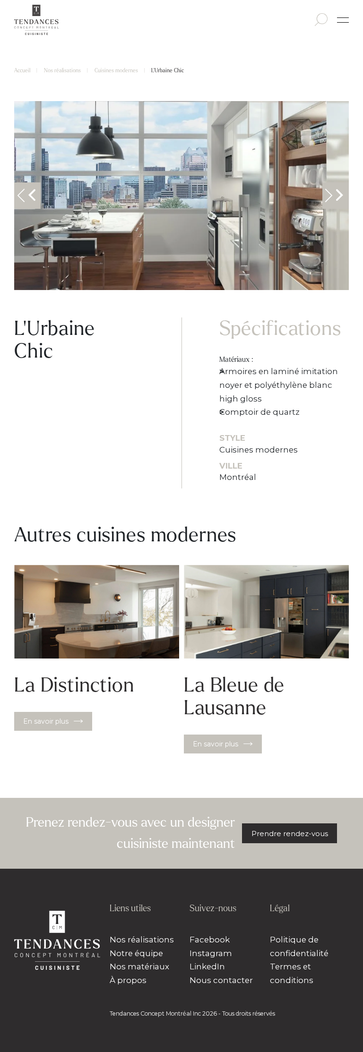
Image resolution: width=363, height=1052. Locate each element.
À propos (128, 980)
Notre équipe (136, 953)
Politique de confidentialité (299, 946)
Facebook (210, 939)
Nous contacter (221, 980)
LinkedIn (207, 966)
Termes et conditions (291, 973)
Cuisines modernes (116, 70)
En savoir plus (46, 721)
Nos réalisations (62, 70)
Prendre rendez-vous (289, 833)
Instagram (211, 953)
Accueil (22, 70)
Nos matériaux (139, 966)
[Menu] (343, 20)
